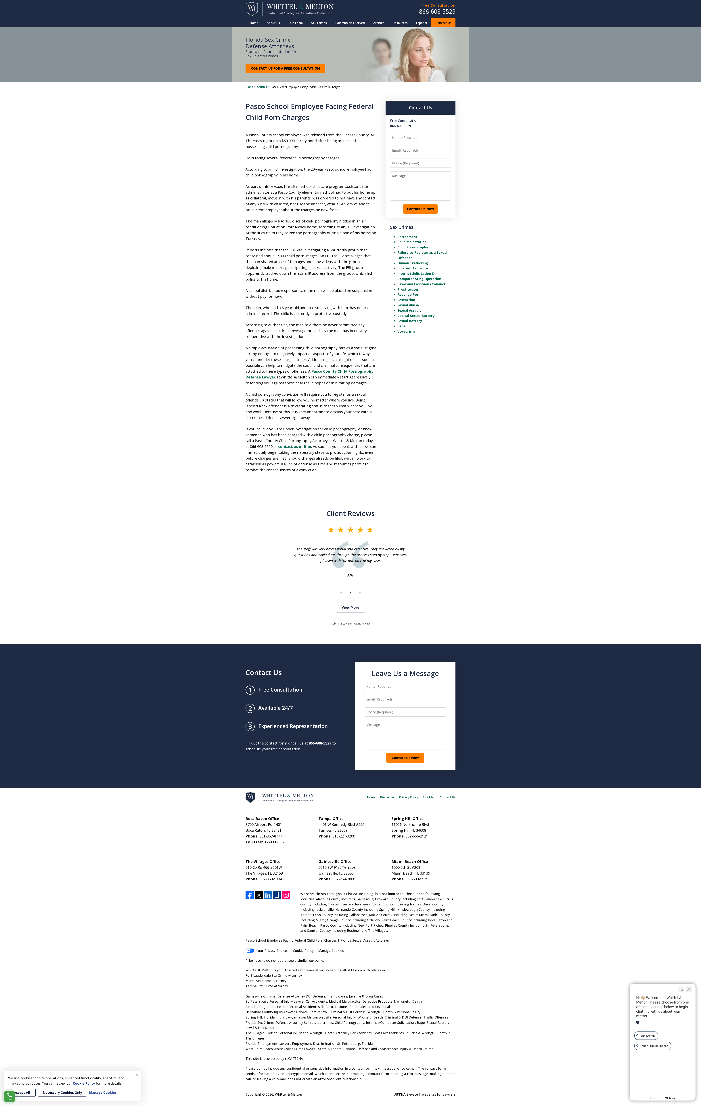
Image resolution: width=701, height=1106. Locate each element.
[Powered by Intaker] (669, 1098)
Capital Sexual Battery (415, 315)
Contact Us (443, 23)
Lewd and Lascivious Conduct (421, 284)
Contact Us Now (420, 209)
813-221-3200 (343, 836)
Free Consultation (438, 5)
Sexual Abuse (408, 305)
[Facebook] (250, 895)
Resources (400, 23)
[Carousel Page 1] (341, 592)
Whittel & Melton (288, 1094)
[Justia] (277, 895)
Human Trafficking (412, 263)
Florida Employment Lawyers (268, 1043)
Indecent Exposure (412, 268)
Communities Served (350, 23)
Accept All (22, 1092)
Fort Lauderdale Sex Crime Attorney (274, 975)
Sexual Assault (409, 310)
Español (421, 23)
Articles (378, 23)
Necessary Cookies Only (62, 1092)
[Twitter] (259, 895)
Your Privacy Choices (272, 950)
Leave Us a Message (405, 673)
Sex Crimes (319, 23)
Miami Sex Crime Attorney (266, 981)
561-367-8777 (270, 836)
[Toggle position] (681, 989)
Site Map (429, 797)
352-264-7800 (343, 879)
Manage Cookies (331, 950)
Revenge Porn (408, 294)
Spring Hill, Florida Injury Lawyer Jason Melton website (288, 1017)
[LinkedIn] (268, 895)
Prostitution (407, 289)
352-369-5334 (270, 879)
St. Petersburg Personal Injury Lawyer (275, 1001)
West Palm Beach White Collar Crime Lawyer (281, 1049)
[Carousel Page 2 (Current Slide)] (350, 592)
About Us (273, 23)
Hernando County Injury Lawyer (270, 1012)
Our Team (295, 23)
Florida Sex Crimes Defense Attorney (274, 1022)
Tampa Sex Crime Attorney (267, 986)
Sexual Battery (409, 321)
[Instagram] (286, 895)
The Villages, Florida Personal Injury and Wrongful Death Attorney (297, 1033)
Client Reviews (350, 513)
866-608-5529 (437, 11)
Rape (401, 326)
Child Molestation (412, 242)
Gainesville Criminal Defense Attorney (275, 996)
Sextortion (406, 300)
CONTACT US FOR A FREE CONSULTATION (285, 68)
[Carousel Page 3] (359, 592)
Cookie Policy (303, 950)
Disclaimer (387, 797)
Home (254, 23)
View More (350, 607)
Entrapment (407, 237)
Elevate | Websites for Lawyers (424, 1094)
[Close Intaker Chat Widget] (689, 989)
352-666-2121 (416, 836)
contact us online (294, 446)
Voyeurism (406, 331)
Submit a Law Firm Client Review (350, 623)
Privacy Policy (408, 797)
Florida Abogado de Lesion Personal (274, 1006)
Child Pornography (412, 247)
